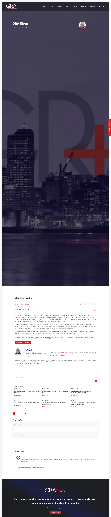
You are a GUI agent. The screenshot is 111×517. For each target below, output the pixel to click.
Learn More (55, 512)
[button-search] (96, 381)
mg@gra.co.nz (30, 356)
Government (86, 304)
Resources (83, 6)
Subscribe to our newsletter (66, 352)
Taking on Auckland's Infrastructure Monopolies (26, 402)
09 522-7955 (19, 356)
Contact (92, 6)
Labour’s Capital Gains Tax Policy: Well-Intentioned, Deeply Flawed (81, 391)
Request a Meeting (22, 342)
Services (59, 6)
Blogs (67, 6)
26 (25, 413)
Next (28, 413)
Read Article (17, 395)
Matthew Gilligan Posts (20, 372)
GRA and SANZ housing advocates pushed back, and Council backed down (84, 403)
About (52, 6)
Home (44, 6)
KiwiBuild (93, 304)
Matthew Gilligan (24, 304)
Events (75, 6)
